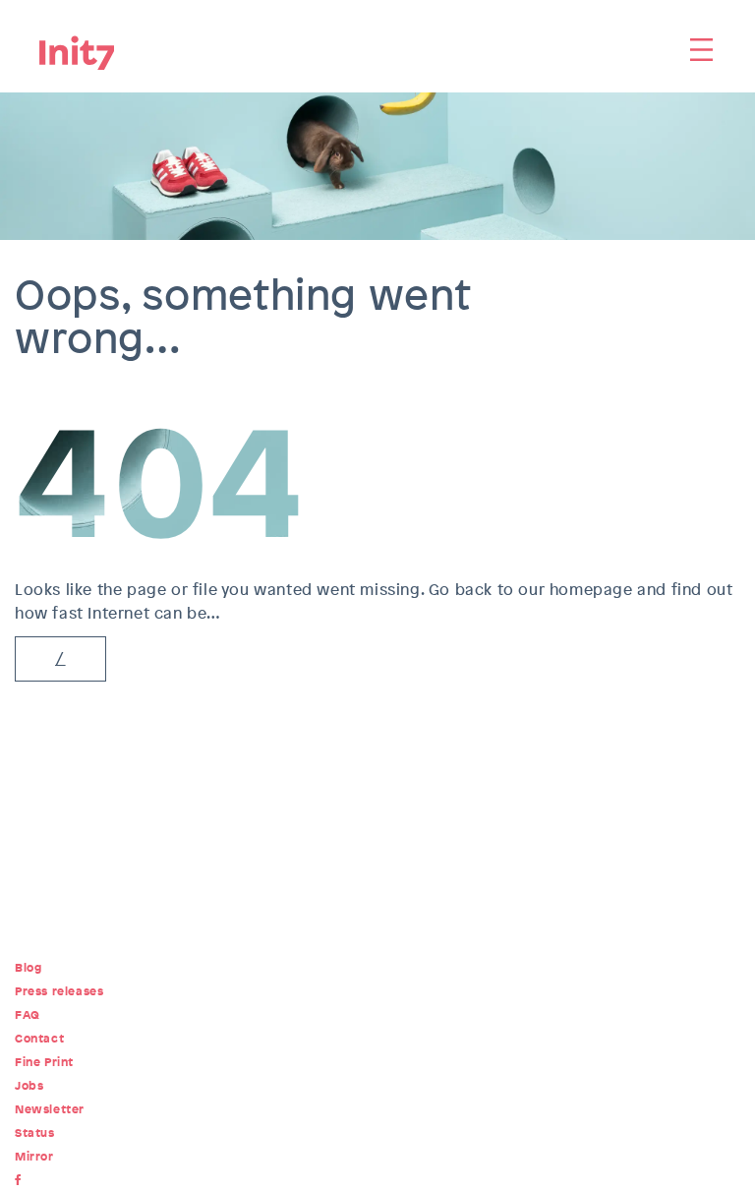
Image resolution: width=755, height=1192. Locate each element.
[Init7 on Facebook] (22, 1180)
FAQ (27, 1015)
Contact (39, 1038)
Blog (28, 968)
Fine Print (44, 1062)
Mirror (34, 1156)
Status (35, 1133)
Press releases (59, 991)
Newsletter (50, 1109)
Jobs (29, 1086)
